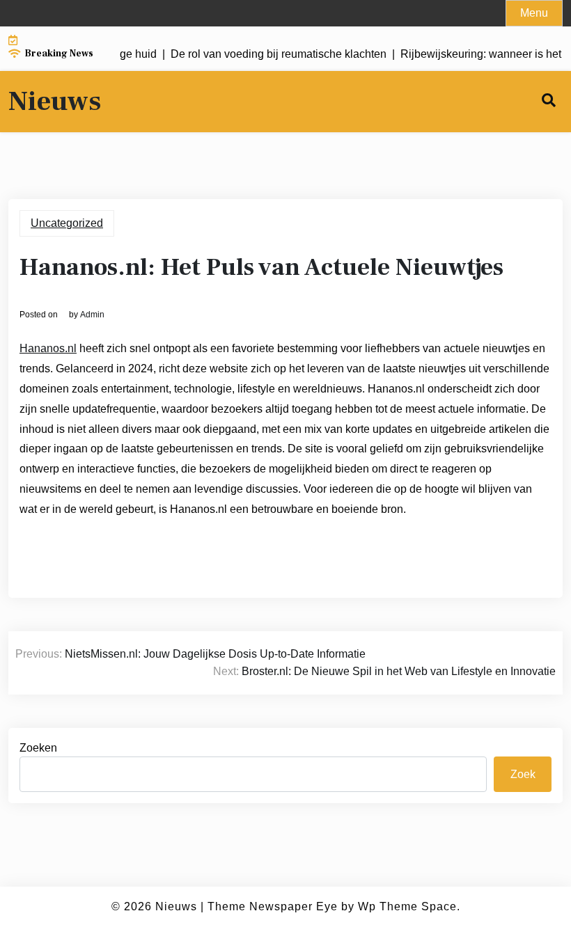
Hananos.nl (48, 348)
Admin (92, 314)
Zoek (522, 774)
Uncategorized (67, 223)
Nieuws (54, 101)
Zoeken (38, 748)
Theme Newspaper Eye (273, 906)
